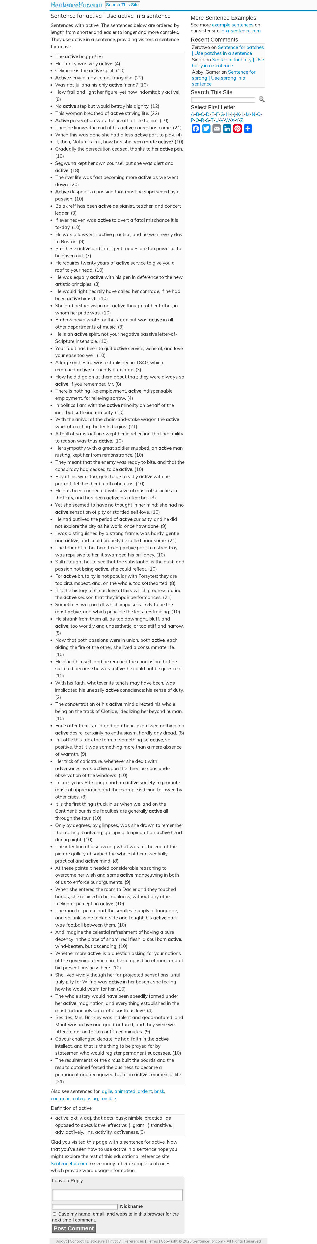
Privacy (114, 1241)
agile (107, 1091)
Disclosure (96, 1241)
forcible (108, 1098)
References (134, 1241)
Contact (77, 1241)
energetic (61, 1098)
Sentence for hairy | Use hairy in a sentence (228, 62)
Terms (152, 1241)
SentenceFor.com (77, 4)
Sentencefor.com (69, 1163)
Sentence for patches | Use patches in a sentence (228, 50)
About (61, 1241)
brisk (159, 1091)
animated (124, 1091)
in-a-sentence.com (241, 31)
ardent (145, 1091)
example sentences (233, 25)
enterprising (85, 1098)
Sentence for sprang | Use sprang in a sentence (223, 78)
